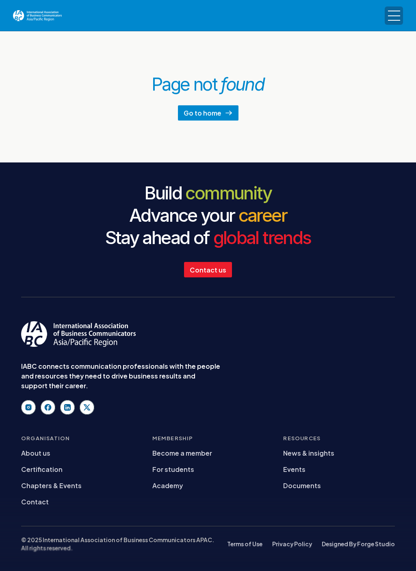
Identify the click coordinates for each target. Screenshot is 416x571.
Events (294, 468)
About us (35, 452)
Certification (42, 468)
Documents (302, 485)
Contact (35, 501)
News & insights (308, 452)
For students (173, 468)
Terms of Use (244, 543)
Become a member (182, 452)
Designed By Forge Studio (358, 543)
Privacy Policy (292, 543)
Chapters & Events (51, 485)
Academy (167, 485)
